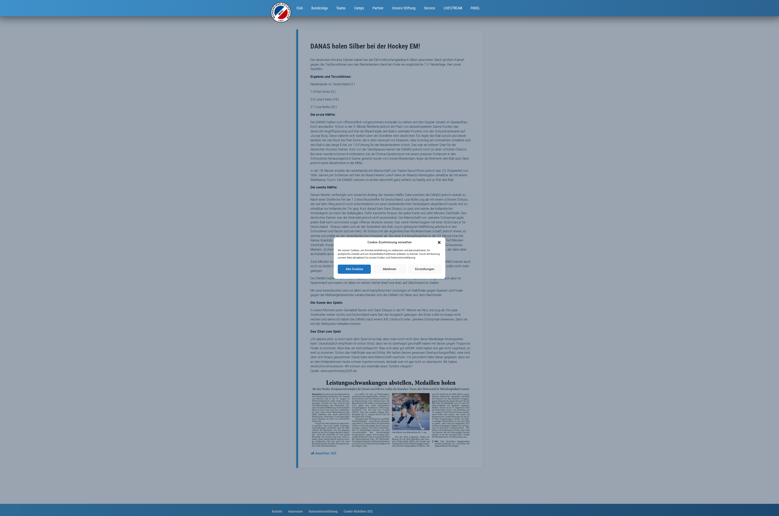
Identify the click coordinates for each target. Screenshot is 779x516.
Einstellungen (424, 269)
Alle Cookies (354, 269)
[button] (439, 242)
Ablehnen (389, 269)
